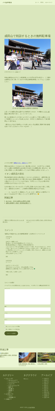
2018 (45, 380)
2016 (45, 383)
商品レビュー (26, 378)
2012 (45, 389)
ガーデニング (12, 380)
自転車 (10, 390)
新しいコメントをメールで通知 (13, 326)
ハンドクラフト (12, 382)
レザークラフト (12, 385)
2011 (45, 390)
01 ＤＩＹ (8, 378)
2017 (45, 382)
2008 (45, 395)
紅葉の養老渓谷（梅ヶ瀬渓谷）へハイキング (27, 364)
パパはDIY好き (7, 2)
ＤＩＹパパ (8, 262)
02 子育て (8, 394)
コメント (7, 288)
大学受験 (10, 397)
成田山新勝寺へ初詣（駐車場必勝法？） (19, 203)
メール (5, 313)
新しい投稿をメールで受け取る (13, 329)
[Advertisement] (27, 16)
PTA (9, 395)
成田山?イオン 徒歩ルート (21, 163)
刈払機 (10, 389)
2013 (45, 387)
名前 (5, 306)
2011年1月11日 (9, 236)
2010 (45, 392)
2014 (45, 385)
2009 (45, 394)
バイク (10, 383)
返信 (7, 256)
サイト (5, 319)
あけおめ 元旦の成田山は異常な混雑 (18, 201)
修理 (9, 387)
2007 (45, 397)
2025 (45, 378)
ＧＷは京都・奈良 (42, 364)
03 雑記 (16, 72)
